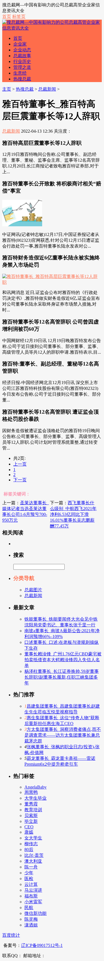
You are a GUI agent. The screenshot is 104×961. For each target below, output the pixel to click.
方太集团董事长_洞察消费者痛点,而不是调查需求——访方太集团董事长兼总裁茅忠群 (62, 735)
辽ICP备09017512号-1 (42, 945)
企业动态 (22, 50)
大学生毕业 (35, 798)
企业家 (20, 44)
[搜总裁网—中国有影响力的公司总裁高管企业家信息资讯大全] (52, 28)
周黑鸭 (31, 792)
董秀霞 (31, 804)
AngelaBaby (35, 787)
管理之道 (22, 67)
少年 (28, 872)
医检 (28, 878)
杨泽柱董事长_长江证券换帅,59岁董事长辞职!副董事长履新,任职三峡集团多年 (61, 677)
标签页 (19, 16)
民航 (28, 907)
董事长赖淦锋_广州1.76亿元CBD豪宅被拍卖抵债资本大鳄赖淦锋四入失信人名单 (63, 660)
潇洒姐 (31, 925)
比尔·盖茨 (34, 855)
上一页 (20, 464)
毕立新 (31, 821)
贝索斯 (31, 815)
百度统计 (11, 935)
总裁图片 (33, 589)
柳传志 (31, 843)
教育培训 (33, 809)
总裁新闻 (47, 89)
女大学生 (33, 838)
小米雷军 (33, 901)
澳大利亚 (33, 861)
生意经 (20, 73)
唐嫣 (28, 832)
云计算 (31, 884)
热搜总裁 (22, 79)
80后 (28, 849)
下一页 (20, 479)
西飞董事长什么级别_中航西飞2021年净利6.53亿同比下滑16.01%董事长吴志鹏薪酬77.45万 (73, 514)
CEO (29, 827)
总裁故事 (22, 55)
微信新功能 (35, 913)
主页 (6, 89)
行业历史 (22, 61)
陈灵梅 (31, 919)
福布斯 (31, 896)
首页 (6, 16)
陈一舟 (31, 867)
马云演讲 (33, 890)
